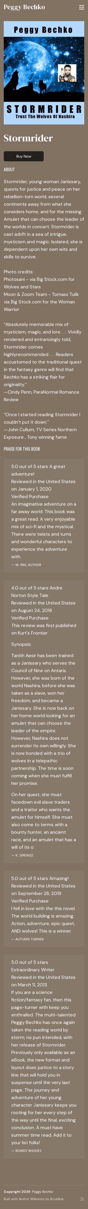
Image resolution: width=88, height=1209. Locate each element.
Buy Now (23, 156)
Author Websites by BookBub (41, 1199)
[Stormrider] (44, 72)
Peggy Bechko (24, 6)
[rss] (82, 1200)
